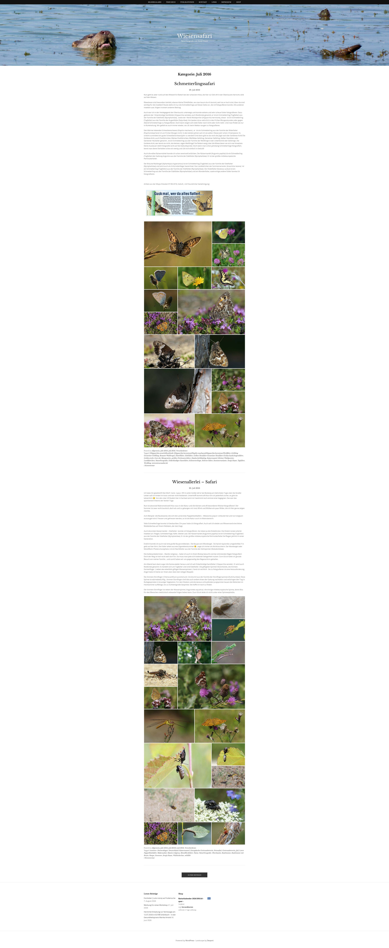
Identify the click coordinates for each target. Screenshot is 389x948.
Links (214, 2)
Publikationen (187, 2)
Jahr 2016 (164, 451)
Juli (237, 850)
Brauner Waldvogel (167, 456)
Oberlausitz (216, 853)
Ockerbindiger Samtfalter (178, 460)
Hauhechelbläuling (198, 458)
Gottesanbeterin (228, 850)
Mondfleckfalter (187, 853)
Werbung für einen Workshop (156, 905)
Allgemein (155, 451)
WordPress (189, 940)
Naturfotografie (205, 853)
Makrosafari (162, 853)
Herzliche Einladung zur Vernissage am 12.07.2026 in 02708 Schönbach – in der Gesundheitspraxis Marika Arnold (160, 915)
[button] (178, 244)
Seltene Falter (207, 460)
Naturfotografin (161, 460)
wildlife (188, 855)
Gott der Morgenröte (162, 458)
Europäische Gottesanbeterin (201, 850)
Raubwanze (226, 853)
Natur (196, 853)
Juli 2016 (171, 451)
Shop (238, 2)
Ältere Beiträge (194, 875)
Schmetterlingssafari (194, 83)
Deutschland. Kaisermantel (179, 850)
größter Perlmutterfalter (181, 458)
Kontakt (203, 2)
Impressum (226, 2)
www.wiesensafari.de (160, 463)
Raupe (151, 855)
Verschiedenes (181, 451)
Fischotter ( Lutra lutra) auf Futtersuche (159, 898)
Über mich (171, 2)
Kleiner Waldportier (226, 458)
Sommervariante (220, 460)
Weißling (147, 463)
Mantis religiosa (173, 853)
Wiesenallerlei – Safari (194, 482)
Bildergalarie (154, 2)
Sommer (158, 855)
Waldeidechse (178, 855)
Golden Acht (149, 458)
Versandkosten (187, 907)
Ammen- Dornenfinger (159, 850)
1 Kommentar (149, 465)
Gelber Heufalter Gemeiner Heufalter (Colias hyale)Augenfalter (218, 456)
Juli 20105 (172, 848)
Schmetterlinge (195, 460)
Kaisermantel (212, 458)
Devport (210, 940)
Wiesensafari (194, 36)
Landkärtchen (149, 460)
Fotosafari (218, 850)
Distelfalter (179, 456)
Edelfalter (189, 456)
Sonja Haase (232, 460)
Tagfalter (241, 460)
